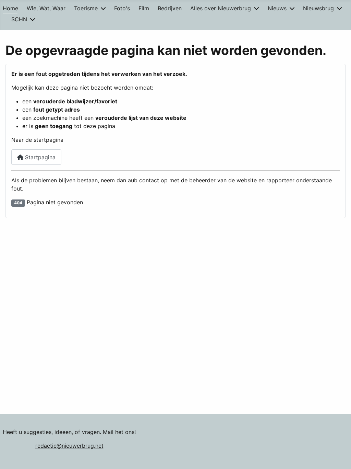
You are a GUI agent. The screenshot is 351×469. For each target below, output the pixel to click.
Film (143, 8)
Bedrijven (170, 8)
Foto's (122, 8)
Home (10, 8)
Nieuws (277, 8)
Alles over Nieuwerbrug (220, 8)
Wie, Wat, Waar (46, 8)
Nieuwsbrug (318, 8)
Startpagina (39, 157)
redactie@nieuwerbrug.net (69, 445)
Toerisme (86, 8)
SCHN (19, 19)
